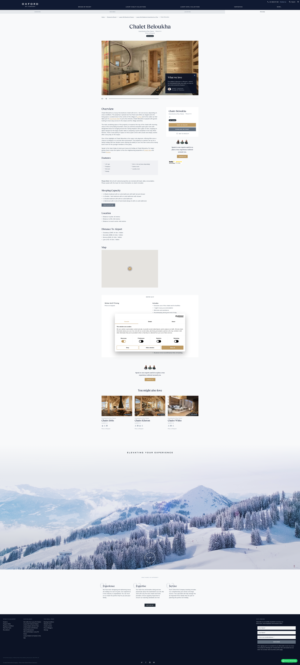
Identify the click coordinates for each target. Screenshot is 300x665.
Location (187, 11)
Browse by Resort (84, 6)
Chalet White (175, 420)
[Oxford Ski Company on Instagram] (150, 662)
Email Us (5, 622)
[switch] (141, 341)
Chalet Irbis (147, 150)
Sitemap (46, 630)
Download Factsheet (182, 129)
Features (112, 11)
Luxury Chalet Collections (136, 6)
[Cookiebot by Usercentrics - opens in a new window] (176, 316)
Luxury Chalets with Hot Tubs (31, 626)
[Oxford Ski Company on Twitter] (142, 662)
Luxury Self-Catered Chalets (31, 624)
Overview (37, 11)
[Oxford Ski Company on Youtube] (154, 662)
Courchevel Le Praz (144, 31)
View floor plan (108, 205)
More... (279, 6)
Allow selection (150, 347)
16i (291, 662)
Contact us (283, 2)
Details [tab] (150, 321)
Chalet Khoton (142, 420)
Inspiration (238, 6)
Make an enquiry (182, 125)
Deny (127, 347)
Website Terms (48, 624)
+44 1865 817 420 (274, 2)
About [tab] (173, 321)
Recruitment (6, 630)
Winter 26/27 (150, 297)
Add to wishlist (184, 133)
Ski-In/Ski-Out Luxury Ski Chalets (32, 622)
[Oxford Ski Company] (30, 5)
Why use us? (150, 605)
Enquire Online (7, 624)
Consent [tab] (126, 321)
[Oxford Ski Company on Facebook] (146, 662)
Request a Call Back (8, 626)
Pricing (262, 11)
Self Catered (150, 36)
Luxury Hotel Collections (190, 6)
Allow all (172, 347)
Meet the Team (7, 628)
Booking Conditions (49, 622)
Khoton (108, 152)
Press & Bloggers (48, 628)
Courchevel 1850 (114, 118)
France (152, 31)
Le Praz (139, 116)
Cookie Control (48, 626)
